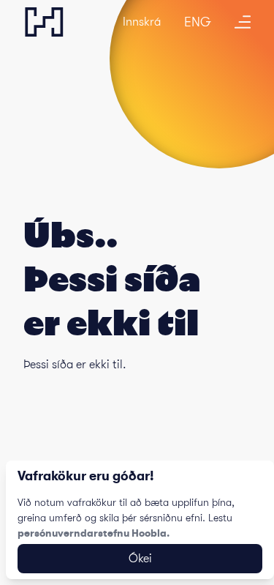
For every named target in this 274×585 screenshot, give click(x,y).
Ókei (140, 558)
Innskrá (142, 22)
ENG (197, 22)
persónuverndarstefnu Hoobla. (94, 533)
